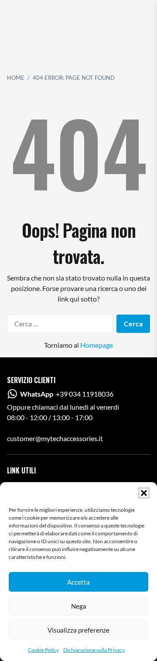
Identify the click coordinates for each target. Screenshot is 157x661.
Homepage (96, 345)
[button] (144, 493)
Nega (78, 606)
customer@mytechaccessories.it (55, 438)
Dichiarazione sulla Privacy (94, 650)
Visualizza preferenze (78, 630)
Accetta (78, 582)
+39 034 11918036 (66, 394)
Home (15, 77)
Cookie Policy (43, 650)
